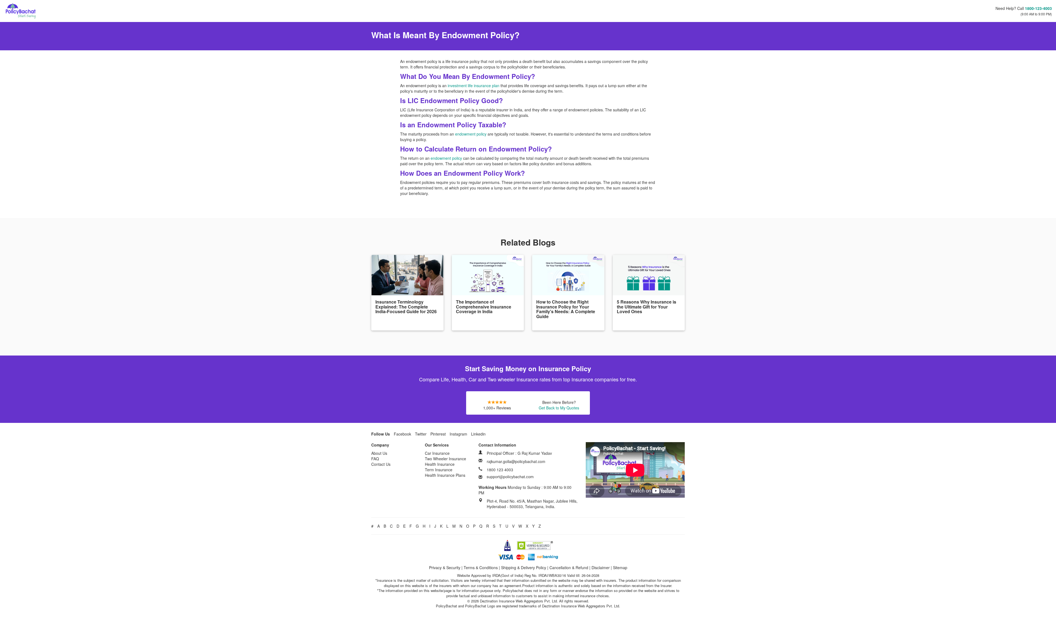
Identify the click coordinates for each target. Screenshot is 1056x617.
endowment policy (470, 134)
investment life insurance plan (473, 85)
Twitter (421, 434)
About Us (379, 453)
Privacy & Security (444, 567)
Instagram (458, 434)
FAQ (375, 458)
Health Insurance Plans (445, 475)
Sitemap (620, 567)
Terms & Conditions (481, 567)
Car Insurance (437, 453)
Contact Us (381, 464)
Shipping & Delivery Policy (523, 567)
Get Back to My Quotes (559, 408)
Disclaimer (601, 567)
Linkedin (478, 434)
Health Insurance (440, 464)
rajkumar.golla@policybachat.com (516, 461)
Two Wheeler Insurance (445, 458)
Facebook (402, 434)
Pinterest (438, 434)
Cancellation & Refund (568, 567)
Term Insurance (438, 469)
